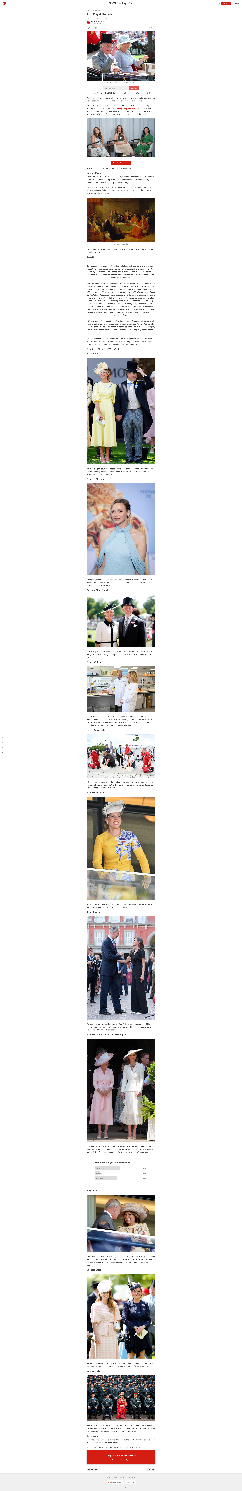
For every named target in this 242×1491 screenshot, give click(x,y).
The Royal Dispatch (94, 11)
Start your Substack (116, 1482)
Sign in (236, 3)
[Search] (214, 3)
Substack (111, 1487)
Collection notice (133, 1477)
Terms (125, 1477)
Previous (94, 1469)
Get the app (130, 1482)
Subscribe (226, 3)
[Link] (83, 172)
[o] (121, 137)
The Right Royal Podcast (125, 108)
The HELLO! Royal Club (97, 21)
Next (149, 1469)
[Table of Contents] (2, 745)
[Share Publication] (219, 3)
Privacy (119, 1477)
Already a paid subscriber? (121, 1460)
